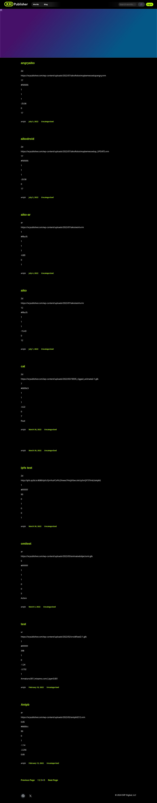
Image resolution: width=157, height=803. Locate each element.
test (23, 624)
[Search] (141, 4)
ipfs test (26, 467)
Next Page (53, 780)
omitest (26, 543)
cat (23, 366)
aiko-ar (25, 214)
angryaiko (28, 63)
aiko (24, 290)
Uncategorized (47, 121)
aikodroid (27, 138)
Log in (149, 4)
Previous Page (28, 780)
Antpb (25, 704)
